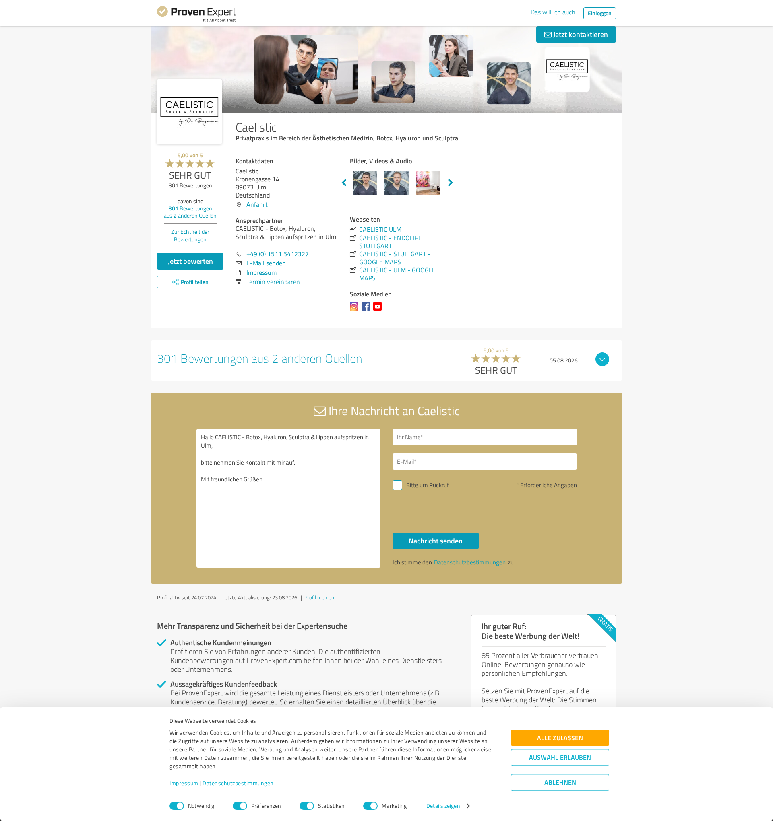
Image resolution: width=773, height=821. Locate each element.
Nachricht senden (436, 540)
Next (450, 183)
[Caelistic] (189, 111)
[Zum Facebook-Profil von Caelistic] (367, 310)
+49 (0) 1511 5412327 (277, 253)
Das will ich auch (553, 12)
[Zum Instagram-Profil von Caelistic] (356, 310)
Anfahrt (257, 204)
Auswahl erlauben (560, 757)
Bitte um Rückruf (427, 485)
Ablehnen (560, 782)
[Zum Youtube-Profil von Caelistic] (379, 310)
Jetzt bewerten (190, 261)
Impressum (183, 783)
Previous (344, 183)
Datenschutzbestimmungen (238, 783)
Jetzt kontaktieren (580, 34)
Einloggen (600, 13)
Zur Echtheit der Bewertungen (190, 235)
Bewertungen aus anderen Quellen (190, 211)
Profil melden (319, 597)
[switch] (240, 806)
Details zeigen (443, 806)
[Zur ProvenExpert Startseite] (196, 15)
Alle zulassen (560, 738)
